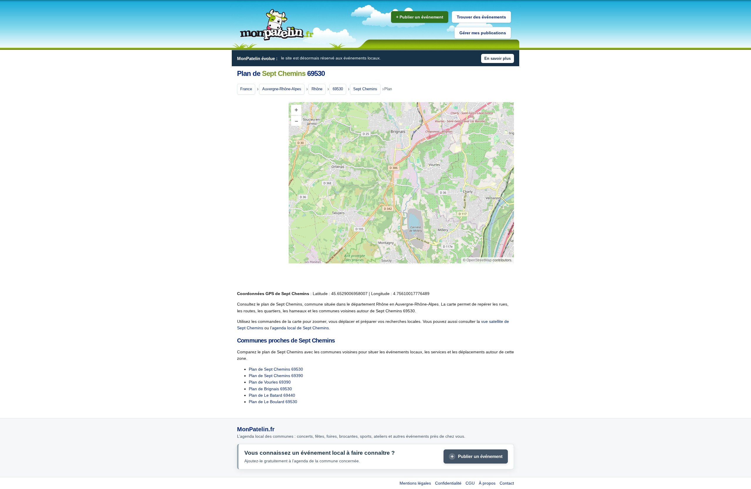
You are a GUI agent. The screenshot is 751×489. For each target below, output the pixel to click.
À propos (487, 483)
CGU (470, 483)
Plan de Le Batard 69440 (272, 395)
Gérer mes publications (482, 32)
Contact (507, 483)
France (246, 89)
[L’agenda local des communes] (276, 25)
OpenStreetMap (479, 260)
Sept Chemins (365, 89)
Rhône (317, 89)
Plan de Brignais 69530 (270, 388)
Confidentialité (448, 483)
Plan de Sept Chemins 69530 (276, 369)
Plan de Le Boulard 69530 (273, 401)
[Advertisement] (260, 193)
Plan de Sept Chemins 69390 (276, 375)
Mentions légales (415, 483)
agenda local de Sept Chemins (300, 328)
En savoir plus (497, 58)
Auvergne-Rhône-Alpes (281, 89)
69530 (338, 89)
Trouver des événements (481, 17)
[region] (401, 182)
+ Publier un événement (419, 17)
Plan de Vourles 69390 (270, 382)
